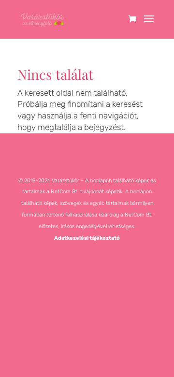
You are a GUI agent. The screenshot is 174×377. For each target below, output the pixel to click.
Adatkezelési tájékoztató (87, 238)
